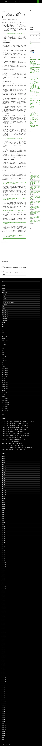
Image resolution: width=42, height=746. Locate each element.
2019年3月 (3, 625)
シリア (38, 82)
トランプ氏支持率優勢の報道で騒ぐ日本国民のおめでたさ (14, 33)
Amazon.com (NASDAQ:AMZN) (33, 63)
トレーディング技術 (5, 392)
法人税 (31, 126)
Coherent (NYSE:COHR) (35, 64)
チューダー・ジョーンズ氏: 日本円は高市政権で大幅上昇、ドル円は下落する (35, 182)
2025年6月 (3, 478)
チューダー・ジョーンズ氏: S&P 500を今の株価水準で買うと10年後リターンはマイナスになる (35, 177)
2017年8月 (3, 661)
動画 (2, 412)
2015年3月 (3, 719)
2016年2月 (3, 697)
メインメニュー (40, 1)
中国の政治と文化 (5, 386)
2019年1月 (3, 629)
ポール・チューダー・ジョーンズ (34, 116)
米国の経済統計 (5, 292)
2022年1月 (3, 560)
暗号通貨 (3, 354)
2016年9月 (3, 683)
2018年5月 (3, 643)
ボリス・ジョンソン (33, 114)
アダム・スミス (32, 70)
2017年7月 (3, 663)
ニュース (3, 378)
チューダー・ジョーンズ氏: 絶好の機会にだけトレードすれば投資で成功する (35, 187)
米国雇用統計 (5, 304)
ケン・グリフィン (33, 82)
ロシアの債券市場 (5, 376)
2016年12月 (4, 677)
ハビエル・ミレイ (34, 108)
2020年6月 (3, 596)
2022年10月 (4, 542)
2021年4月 (3, 578)
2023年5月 (3, 528)
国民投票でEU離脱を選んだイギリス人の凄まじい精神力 (14, 210)
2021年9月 (3, 568)
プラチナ (3, 348)
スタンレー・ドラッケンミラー (35, 99)
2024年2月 (3, 510)
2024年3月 (3, 508)
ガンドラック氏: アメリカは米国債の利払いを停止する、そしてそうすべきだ (35, 192)
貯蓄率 (4, 296)
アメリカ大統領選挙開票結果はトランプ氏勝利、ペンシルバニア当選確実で (14, 267)
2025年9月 (3, 472)
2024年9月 (3, 496)
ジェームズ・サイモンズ (33, 91)
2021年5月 (3, 576)
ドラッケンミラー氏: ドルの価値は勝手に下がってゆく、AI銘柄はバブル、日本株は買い (17, 447)
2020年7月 (3, 594)
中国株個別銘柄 (5, 400)
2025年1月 (3, 488)
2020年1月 (3, 606)
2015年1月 (3, 723)
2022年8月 (3, 546)
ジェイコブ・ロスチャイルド (34, 83)
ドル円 (3, 326)
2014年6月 (3, 737)
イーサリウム (5, 356)
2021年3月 (3, 580)
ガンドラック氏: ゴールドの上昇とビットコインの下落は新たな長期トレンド (15, 449)
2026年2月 (3, 462)
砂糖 (3, 352)
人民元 (3, 324)
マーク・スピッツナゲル (33, 118)
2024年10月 (4, 494)
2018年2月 (3, 649)
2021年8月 (3, 570)
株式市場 (3, 308)
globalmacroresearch (13, 19)
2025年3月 (3, 484)
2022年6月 (3, 550)
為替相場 (3, 322)
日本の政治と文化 (5, 388)
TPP (38, 69)
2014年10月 (4, 729)
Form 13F (32, 66)
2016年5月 (3, 691)
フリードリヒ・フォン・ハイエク (34, 111)
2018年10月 (4, 635)
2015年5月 (3, 715)
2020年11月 (4, 586)
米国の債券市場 (5, 368)
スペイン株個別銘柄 (5, 404)
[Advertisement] (14, 8)
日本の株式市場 (5, 316)
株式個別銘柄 (4, 396)
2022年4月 (3, 554)
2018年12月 (4, 631)
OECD (30, 68)
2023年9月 (3, 520)
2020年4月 (3, 600)
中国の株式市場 (5, 312)
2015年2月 (3, 721)
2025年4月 (3, 482)
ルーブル (3, 330)
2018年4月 (3, 645)
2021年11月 (4, 564)
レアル (3, 334)
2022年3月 (3, 556)
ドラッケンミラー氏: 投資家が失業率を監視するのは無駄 (35, 217)
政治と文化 (3, 11)
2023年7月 (3, 524)
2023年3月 (3, 532)
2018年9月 (3, 637)
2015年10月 (4, 705)
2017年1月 (3, 675)
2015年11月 (4, 703)
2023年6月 (3, 526)
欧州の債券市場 (5, 372)
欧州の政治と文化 (5, 382)
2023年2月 (3, 534)
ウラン (4, 342)
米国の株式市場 (5, 310)
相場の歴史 (3, 394)
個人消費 (4, 298)
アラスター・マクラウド (33, 71)
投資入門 (3, 306)
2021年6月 (3, 574)
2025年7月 (3, 476)
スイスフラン (4, 336)
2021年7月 (3, 572)
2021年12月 (4, 562)
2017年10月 (4, 657)
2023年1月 (3, 536)
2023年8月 (3, 522)
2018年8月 (3, 639)
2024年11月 (4, 492)
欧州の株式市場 (5, 314)
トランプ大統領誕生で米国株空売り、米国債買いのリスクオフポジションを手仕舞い (14, 273)
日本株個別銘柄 (5, 398)
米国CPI (4, 300)
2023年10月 (4, 518)
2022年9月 (3, 544)
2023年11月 (4, 516)
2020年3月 (3, 602)
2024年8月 (3, 498)
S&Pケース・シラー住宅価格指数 (8, 302)
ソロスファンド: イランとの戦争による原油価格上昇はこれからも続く (35, 221)
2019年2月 (3, 627)
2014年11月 (4, 727)
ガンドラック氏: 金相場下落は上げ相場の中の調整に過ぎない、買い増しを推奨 (35, 207)
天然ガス (4, 344)
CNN (30, 64)
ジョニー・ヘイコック (34, 92)
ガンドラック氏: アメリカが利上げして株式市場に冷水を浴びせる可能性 (35, 197)
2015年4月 (3, 717)
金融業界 (3, 288)
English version (32, 5)
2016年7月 (3, 687)
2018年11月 (4, 633)
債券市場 (3, 366)
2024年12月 (4, 490)
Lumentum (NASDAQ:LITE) (35, 67)
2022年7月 (3, 548)
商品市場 (3, 338)
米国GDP (4, 294)
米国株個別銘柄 (5, 408)
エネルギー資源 (5, 340)
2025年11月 (4, 468)
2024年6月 (3, 502)
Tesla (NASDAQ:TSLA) (34, 69)
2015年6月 (3, 713)
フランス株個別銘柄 (5, 402)
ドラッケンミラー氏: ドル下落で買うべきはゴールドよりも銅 (12, 445)
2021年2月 (3, 582)
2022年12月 (4, 538)
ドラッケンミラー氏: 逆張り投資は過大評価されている (11, 441)
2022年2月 (3, 558)
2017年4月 (3, 669)
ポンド (3, 332)
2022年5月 (3, 552)
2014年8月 (3, 733)
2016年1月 (3, 699)
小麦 (3, 358)
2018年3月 (3, 647)
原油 (3, 346)
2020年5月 (3, 598)
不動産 (31, 123)
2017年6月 (3, 665)
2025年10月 (4, 470)
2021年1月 (3, 584)
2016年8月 (3, 685)
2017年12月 (4, 653)
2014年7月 (3, 735)
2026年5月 (3, 456)
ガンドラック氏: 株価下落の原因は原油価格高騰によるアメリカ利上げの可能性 (35, 212)
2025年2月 (3, 486)
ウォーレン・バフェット (34, 75)
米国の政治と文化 (5, 384)
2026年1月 (3, 464)
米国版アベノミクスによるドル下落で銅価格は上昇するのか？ (12, 443)
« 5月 (31, 43)
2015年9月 (3, 707)
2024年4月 (3, 506)
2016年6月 (3, 689)
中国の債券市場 (5, 370)
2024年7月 (3, 500)
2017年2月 (3, 673)
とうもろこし (4, 360)
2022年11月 (4, 540)
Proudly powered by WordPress (6, 744)
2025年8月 (3, 474)
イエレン (38, 71)
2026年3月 (3, 460)
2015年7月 (3, 711)
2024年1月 (3, 512)
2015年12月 (4, 701)
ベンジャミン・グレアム (33, 113)
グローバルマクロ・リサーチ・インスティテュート (13, 1)
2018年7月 (3, 641)
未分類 (3, 414)
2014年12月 (4, 725)
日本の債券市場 (5, 374)
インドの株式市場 (5, 318)
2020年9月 (3, 590)
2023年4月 (3, 530)
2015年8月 (3, 709)
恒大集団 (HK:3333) (34, 125)
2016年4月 (3, 693)
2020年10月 (4, 588)
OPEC (32, 68)
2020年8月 (3, 592)
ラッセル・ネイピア (34, 119)
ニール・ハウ (32, 107)
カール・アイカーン (34, 81)
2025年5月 (3, 480)
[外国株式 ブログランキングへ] (33, 50)
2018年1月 (3, 651)
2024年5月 (3, 504)
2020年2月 (3, 604)
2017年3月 (3, 671)
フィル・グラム (32, 109)
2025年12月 (4, 466)
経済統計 (3, 290)
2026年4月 (3, 458)
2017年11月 (4, 655)
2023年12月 (4, 514)
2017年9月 (3, 659)
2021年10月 (4, 566)
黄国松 (33, 126)
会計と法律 (3, 390)
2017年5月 (3, 667)
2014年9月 (3, 731)
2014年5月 (3, 739)
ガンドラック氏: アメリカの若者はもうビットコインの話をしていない (35, 202)
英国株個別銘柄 (5, 406)
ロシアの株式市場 (5, 320)
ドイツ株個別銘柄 (5, 410)
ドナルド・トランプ (5, 261)
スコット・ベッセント (35, 94)
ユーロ (3, 328)
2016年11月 (4, 679)
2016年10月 (4, 681)
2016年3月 (3, 695)
